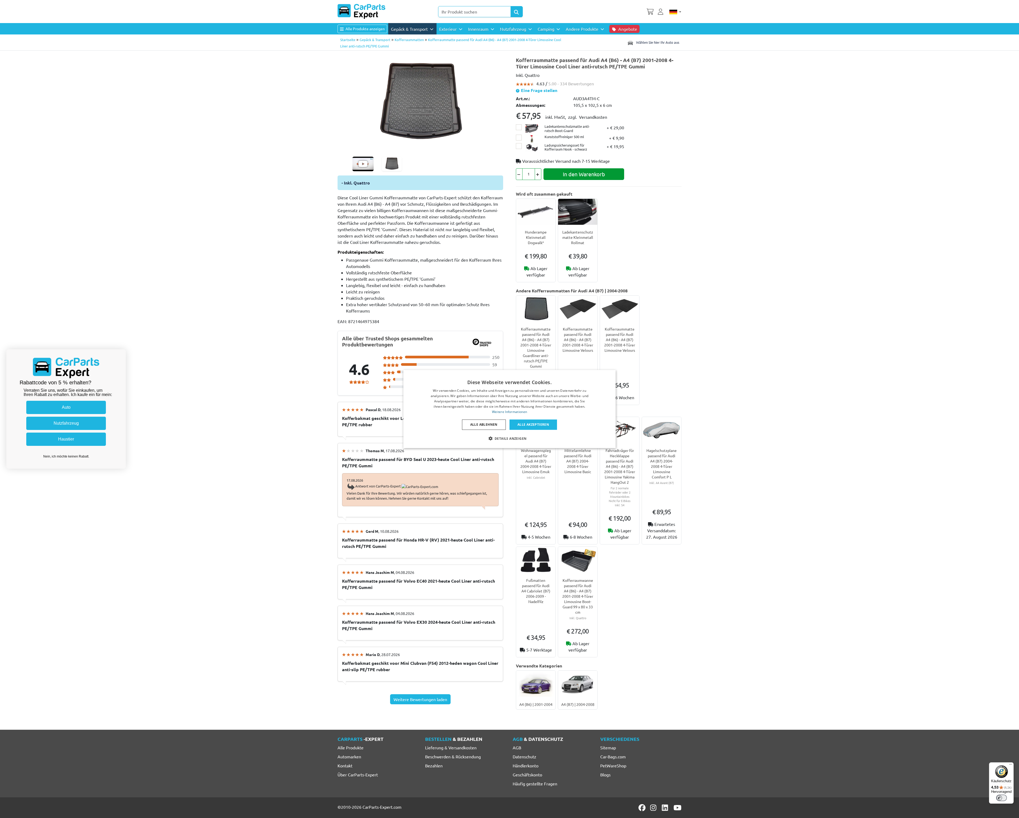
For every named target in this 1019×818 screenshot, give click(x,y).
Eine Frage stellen (538, 90)
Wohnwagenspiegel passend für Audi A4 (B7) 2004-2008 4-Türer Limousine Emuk (535, 461)
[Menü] (1010, 765)
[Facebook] (642, 808)
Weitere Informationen (509, 411)
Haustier (66, 439)
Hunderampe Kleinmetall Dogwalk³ (536, 237)
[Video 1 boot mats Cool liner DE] (363, 164)
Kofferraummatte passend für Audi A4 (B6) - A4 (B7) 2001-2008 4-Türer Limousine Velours (577, 340)
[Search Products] (517, 11)
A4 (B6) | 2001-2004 (535, 704)
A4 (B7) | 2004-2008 (577, 704)
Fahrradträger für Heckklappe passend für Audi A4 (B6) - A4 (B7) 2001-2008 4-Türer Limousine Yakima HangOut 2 (619, 466)
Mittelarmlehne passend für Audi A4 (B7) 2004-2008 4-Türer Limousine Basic (577, 461)
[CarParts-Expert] (361, 11)
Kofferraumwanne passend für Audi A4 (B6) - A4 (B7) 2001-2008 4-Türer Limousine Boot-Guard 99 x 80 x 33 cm (577, 596)
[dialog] (509, 409)
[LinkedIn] (666, 808)
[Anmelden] (661, 11)
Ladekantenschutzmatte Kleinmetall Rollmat (577, 237)
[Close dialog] (120, 354)
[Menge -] (519, 174)
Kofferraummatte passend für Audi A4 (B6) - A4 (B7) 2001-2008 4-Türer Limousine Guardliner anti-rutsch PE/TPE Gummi (535, 347)
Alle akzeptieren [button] (533, 424)
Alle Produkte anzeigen (365, 28)
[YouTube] (677, 808)
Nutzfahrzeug (66, 423)
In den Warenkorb (584, 174)
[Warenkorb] (650, 11)
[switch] (1001, 798)
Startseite (347, 39)
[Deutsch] (675, 11)
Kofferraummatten (409, 39)
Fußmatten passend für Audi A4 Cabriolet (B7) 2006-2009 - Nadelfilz (535, 591)
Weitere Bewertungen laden (420, 699)
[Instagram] (654, 808)
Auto (66, 407)
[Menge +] (538, 174)
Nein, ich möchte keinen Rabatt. (66, 456)
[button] (510, 438)
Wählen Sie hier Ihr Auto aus (657, 42)
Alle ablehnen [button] (484, 424)
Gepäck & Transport (375, 39)
